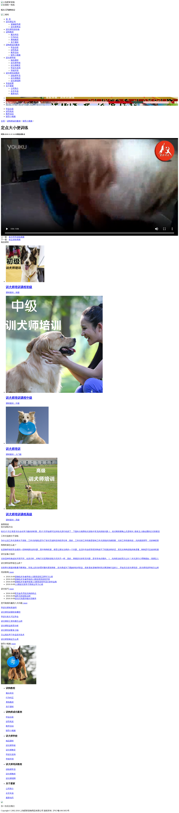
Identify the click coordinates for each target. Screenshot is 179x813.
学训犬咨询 (15, 68)
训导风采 (15, 50)
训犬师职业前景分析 (10, 626)
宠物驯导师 (15, 24)
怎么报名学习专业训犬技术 (12, 635)
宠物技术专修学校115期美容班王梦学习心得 (34, 577)
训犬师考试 (15, 27)
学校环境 (15, 70)
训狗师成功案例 (12, 45)
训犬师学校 (11, 58)
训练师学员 (15, 76)
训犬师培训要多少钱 (10, 630)
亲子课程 (15, 42)
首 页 (8, 19)
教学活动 (15, 52)
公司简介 (15, 88)
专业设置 (10, 83)
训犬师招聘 (15, 81)
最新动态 (15, 93)
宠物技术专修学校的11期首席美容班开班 (32, 579)
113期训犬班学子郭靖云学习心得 (29, 584)
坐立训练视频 (14, 239)
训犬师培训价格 (12, 29)
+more (11, 572)
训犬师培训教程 (12, 73)
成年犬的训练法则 (22, 596)
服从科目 (15, 34)
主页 (3, 121)
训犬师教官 (15, 65)
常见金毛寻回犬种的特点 (25, 593)
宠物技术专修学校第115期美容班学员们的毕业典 (36, 582)
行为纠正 (15, 37)
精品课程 (15, 60)
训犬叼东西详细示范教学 (25, 598)
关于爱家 (10, 86)
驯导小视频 (15, 55)
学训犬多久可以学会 (10, 617)
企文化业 (15, 91)
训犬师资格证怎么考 (10, 639)
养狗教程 (15, 40)
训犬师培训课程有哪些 (10, 612)
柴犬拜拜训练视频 (16, 237)
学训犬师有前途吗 (9, 608)
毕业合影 (15, 47)
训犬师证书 (11, 22)
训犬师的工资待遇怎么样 (11, 621)
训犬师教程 (15, 78)
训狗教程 (10, 32)
